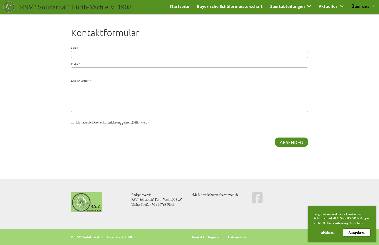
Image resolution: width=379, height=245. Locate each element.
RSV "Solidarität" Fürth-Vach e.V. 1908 (76, 7)
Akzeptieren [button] (357, 232)
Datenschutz (237, 237)
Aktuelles (328, 6)
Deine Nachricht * (81, 80)
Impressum (216, 237)
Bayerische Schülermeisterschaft (230, 6)
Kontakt (198, 237)
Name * (75, 48)
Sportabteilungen (287, 6)
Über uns (360, 6)
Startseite (179, 6)
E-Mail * (75, 64)
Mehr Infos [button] (356, 223)
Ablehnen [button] (327, 232)
